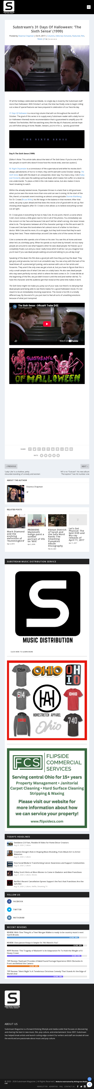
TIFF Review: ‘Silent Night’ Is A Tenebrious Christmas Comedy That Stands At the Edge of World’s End (46, 972)
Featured (76, 36)
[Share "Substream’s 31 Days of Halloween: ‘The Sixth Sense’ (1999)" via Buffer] (57, 449)
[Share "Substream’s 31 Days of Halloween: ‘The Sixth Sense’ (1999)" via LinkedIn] (53, 449)
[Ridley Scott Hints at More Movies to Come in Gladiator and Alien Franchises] (10, 873)
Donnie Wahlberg (74, 196)
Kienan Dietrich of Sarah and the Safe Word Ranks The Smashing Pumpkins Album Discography (57, 537)
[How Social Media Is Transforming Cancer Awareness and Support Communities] (10, 864)
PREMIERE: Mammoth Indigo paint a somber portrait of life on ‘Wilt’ (36, 535)
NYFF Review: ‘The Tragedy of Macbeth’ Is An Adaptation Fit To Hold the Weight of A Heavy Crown (45, 951)
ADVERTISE (53, 1086)
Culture (28, 845)
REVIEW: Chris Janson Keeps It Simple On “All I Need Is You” (32, 942)
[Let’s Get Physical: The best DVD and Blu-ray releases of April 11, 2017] (78, 519)
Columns (51, 36)
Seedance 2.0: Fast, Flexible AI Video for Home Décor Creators (41, 842)
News (39, 39)
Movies (34, 875)
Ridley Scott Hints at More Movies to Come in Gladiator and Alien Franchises (48, 872)
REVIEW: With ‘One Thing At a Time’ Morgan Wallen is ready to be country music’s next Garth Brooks (45, 933)
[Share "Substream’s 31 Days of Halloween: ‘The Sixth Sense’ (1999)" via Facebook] (30, 449)
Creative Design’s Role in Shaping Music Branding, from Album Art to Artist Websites (47, 853)
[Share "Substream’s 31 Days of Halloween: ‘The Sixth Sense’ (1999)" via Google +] (39, 449)
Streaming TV (42, 886)
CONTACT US (69, 1086)
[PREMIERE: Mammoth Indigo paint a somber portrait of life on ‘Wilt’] (37, 520)
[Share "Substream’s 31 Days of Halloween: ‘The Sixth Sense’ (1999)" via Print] (71, 449)
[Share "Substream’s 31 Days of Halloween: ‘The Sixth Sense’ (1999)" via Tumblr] (43, 449)
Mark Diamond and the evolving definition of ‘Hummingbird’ (16, 536)
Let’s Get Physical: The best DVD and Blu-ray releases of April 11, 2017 (77, 534)
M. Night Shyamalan (18, 168)
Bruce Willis (27, 199)
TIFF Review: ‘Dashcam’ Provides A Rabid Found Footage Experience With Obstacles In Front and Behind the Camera (45, 962)
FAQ (61, 1086)
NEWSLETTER (42, 1086)
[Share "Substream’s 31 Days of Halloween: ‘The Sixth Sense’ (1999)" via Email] (66, 449)
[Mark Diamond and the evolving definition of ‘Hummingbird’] (16, 521)
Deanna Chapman (26, 36)
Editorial (59, 36)
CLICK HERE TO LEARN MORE (22, 652)
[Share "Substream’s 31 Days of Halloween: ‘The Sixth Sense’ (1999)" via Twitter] (34, 449)
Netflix (34, 886)
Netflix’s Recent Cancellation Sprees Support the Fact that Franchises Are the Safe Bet (49, 882)
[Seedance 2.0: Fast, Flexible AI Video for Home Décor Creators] (10, 844)
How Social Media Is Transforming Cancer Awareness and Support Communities (49, 863)
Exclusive (67, 36)
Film (82, 36)
